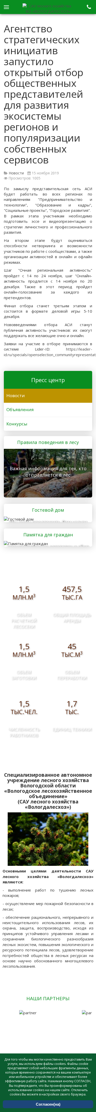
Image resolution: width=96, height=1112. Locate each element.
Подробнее (46, 472)
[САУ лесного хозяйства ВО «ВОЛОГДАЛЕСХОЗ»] (48, 8)
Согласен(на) (48, 1104)
